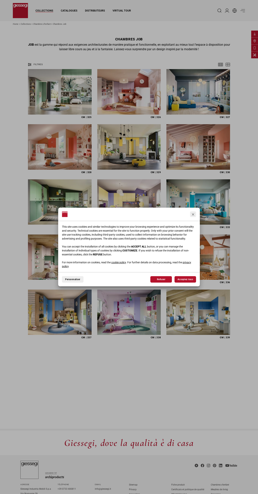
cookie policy (118, 262)
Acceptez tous (185, 279)
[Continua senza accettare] (193, 214)
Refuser (161, 279)
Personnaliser (72, 279)
